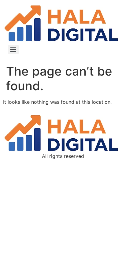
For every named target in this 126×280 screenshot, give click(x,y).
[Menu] (13, 49)
